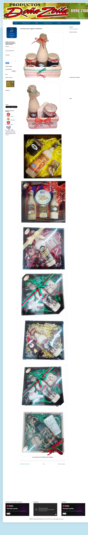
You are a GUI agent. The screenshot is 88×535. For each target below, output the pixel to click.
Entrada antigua (61, 464)
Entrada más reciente (25, 464)
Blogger (61, 519)
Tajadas (36, 23)
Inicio (16, 23)
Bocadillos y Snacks (47, 23)
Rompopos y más (26, 23)
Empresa (59, 23)
